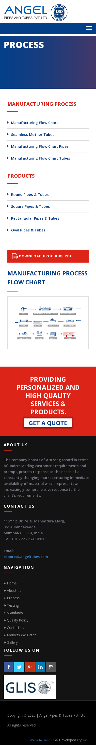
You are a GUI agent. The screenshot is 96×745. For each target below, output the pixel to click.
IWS (86, 740)
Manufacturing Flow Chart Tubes (40, 158)
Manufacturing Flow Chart (34, 123)
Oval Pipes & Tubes (28, 230)
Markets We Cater (21, 635)
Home (12, 583)
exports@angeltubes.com (26, 556)
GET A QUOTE (48, 423)
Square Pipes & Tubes (30, 206)
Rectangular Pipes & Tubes (35, 218)
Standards (15, 612)
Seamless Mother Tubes (32, 134)
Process (13, 598)
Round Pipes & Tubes (30, 194)
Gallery (12, 642)
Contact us (15, 627)
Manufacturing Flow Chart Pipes (40, 146)
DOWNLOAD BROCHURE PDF (45, 256)
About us (14, 590)
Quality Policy (17, 620)
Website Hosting (42, 740)
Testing (13, 605)
